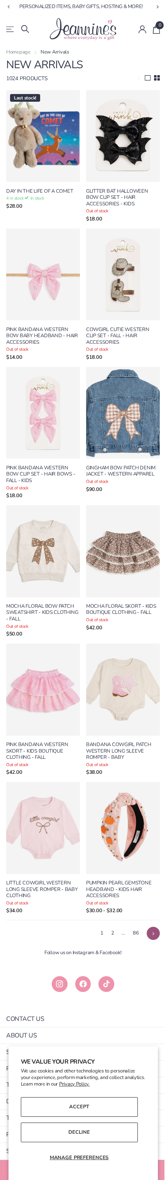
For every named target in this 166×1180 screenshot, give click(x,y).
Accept (76, 1106)
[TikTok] (104, 962)
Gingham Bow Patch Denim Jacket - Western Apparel (118, 460)
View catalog (10, 29)
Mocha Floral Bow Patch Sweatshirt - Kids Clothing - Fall (40, 598)
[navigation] (8, 7)
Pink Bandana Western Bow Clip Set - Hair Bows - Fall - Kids (40, 463)
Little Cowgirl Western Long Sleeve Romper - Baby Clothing (38, 867)
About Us (21, 1014)
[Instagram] (56, 962)
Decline (76, 1132)
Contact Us (25, 997)
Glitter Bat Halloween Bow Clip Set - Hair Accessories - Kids (114, 193)
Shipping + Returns (36, 1030)
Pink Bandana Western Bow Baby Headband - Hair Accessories (37, 328)
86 (130, 911)
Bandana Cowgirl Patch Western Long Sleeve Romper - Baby (116, 733)
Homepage (18, 52)
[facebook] (80, 962)
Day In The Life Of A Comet (39, 187)
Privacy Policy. (95, 1084)
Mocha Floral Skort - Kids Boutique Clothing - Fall (118, 594)
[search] (25, 29)
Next (147, 911)
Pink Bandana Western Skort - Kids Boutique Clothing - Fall (37, 733)
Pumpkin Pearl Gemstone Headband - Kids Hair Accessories (116, 867)
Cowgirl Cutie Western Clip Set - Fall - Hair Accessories (115, 328)
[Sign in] (137, 29)
